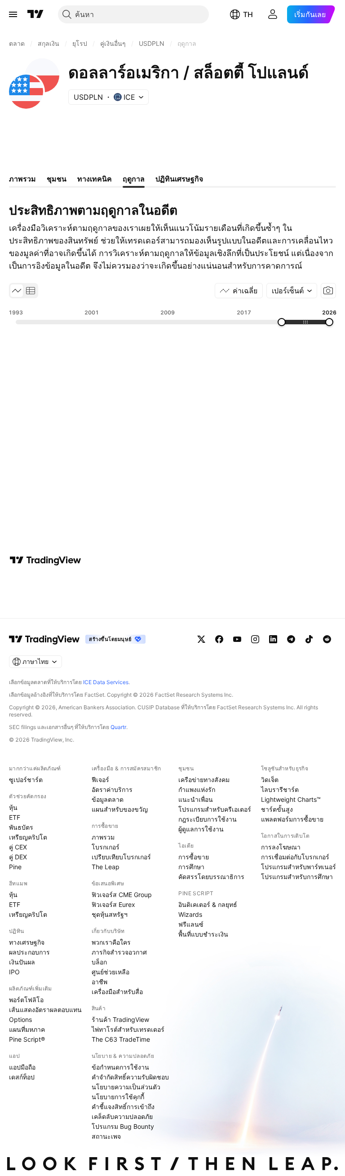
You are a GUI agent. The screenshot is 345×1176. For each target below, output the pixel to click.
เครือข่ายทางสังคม (204, 779)
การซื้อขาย (193, 857)
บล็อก (99, 962)
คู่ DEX (18, 857)
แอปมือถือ (22, 1067)
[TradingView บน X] (201, 639)
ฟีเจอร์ (100, 779)
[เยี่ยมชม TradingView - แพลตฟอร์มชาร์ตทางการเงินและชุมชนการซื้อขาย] (45, 560)
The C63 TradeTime (121, 1039)
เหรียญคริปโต (28, 837)
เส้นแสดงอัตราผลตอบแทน (45, 1009)
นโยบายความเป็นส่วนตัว (126, 1087)
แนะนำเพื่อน (195, 799)
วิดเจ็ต (270, 779)
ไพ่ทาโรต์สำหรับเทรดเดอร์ (128, 1029)
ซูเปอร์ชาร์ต (26, 779)
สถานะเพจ (106, 1136)
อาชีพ (99, 982)
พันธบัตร (21, 827)
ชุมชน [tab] (56, 178)
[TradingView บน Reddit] (327, 639)
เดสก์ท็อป (22, 1077)
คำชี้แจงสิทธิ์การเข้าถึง (123, 1106)
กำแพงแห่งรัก (196, 789)
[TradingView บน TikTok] (309, 639)
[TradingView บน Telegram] (291, 639)
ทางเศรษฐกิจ (26, 942)
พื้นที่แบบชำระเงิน (203, 934)
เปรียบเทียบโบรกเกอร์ (121, 857)
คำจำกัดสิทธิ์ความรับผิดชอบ (130, 1077)
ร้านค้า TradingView (120, 1019)
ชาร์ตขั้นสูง (277, 809)
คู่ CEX (18, 847)
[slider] (282, 322)
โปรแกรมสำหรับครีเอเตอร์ (214, 809)
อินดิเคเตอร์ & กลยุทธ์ (207, 904)
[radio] (16, 290)
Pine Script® (27, 1039)
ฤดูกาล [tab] (134, 178)
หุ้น (13, 807)
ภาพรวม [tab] (22, 178)
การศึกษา (191, 867)
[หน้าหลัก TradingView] (35, 14)
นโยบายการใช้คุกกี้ (118, 1097)
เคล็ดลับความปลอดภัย (122, 1116)
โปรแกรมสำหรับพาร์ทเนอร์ (298, 867)
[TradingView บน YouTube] (237, 639)
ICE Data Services (105, 682)
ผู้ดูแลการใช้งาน (201, 829)
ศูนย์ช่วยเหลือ (110, 972)
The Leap (105, 867)
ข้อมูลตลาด (108, 799)
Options (20, 1019)
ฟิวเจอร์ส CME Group (122, 894)
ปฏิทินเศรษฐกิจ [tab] (179, 178)
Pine (15, 867)
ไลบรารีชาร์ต (280, 789)
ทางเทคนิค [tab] (94, 178)
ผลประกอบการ (29, 952)
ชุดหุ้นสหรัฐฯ (110, 914)
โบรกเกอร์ (105, 847)
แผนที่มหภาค (27, 1029)
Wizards (190, 914)
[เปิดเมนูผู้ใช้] (13, 14)
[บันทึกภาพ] (328, 290)
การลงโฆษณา (281, 847)
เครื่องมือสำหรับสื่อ (117, 991)
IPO (14, 972)
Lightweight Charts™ (291, 799)
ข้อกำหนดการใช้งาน (120, 1067)
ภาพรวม (103, 837)
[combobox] (291, 290)
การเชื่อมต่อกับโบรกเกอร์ (295, 857)
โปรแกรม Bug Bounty (123, 1126)
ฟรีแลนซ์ (190, 924)
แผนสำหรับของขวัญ (120, 809)
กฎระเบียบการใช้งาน (207, 819)
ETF (14, 817)
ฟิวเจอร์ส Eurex (113, 904)
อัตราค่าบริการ (112, 789)
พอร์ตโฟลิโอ (26, 1000)
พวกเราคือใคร (111, 942)
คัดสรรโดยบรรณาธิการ (211, 876)
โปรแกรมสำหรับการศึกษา (297, 876)
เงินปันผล (22, 962)
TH (248, 14)
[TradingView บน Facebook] (219, 639)
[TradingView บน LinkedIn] (273, 639)
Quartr (118, 727)
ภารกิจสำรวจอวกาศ (119, 952)
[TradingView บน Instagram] (255, 639)
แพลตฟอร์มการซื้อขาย (292, 819)
